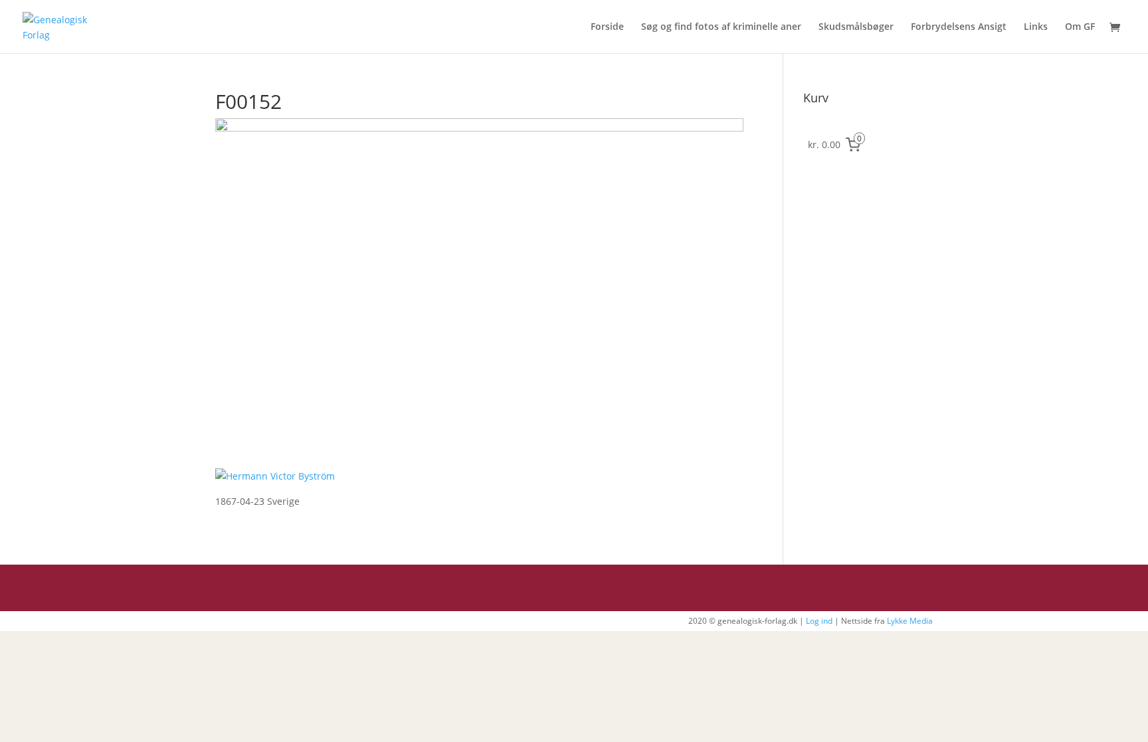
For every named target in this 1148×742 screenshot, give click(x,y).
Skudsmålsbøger (856, 27)
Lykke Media (910, 620)
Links (1036, 27)
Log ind (819, 620)
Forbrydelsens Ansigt (958, 27)
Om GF (1080, 27)
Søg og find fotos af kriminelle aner (721, 27)
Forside (607, 27)
